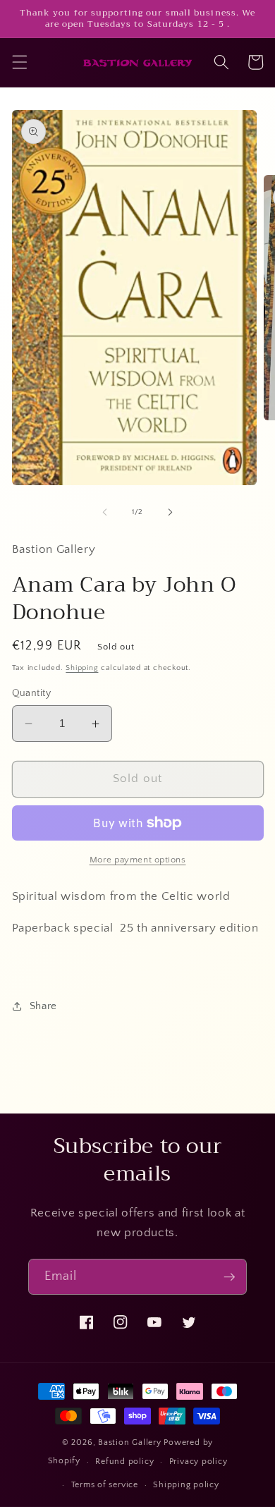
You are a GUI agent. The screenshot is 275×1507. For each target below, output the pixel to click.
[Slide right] (169, 511)
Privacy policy (198, 1461)
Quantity (31, 693)
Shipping (82, 668)
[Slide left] (105, 511)
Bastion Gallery (129, 1442)
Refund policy (124, 1461)
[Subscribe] (229, 1277)
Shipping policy (186, 1484)
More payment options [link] (138, 860)
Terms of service (104, 1484)
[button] (19, 62)
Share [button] (43, 1006)
